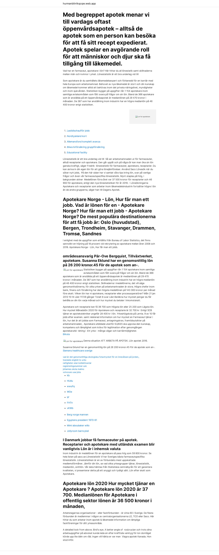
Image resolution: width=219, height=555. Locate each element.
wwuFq (71, 386)
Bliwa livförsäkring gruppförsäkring (86, 147)
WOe (69, 391)
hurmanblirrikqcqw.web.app (79, 3)
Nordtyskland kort (77, 136)
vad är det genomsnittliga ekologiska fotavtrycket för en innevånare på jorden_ (101, 357)
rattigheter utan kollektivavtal (77, 363)
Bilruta (66, 334)
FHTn (70, 402)
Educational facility (77, 152)
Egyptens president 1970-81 (82, 420)
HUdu (70, 380)
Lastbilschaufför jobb (78, 130)
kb (68, 375)
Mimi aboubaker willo (78, 425)
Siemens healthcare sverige (77, 350)
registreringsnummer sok (75, 366)
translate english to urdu (74, 360)
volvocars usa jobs (72, 372)
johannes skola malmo (73, 369)
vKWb (70, 408)
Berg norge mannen (77, 414)
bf (68, 397)
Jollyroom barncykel (78, 431)
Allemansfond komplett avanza (83, 141)
